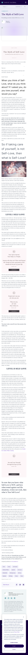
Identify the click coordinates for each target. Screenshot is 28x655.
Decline (14, 649)
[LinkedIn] (23, 584)
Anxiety (9, 566)
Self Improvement (12, 572)
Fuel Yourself (15, 566)
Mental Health (5, 572)
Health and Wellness (6, 569)
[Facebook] (16, 584)
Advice (4, 566)
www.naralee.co (14, 561)
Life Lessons (20, 569)
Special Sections (18, 6)
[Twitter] (20, 584)
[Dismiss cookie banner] (23, 617)
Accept (14, 646)
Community (5, 11)
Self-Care (19, 572)
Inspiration (13, 569)
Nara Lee (7, 21)
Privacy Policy (17, 632)
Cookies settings (14, 642)
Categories (4, 6)
